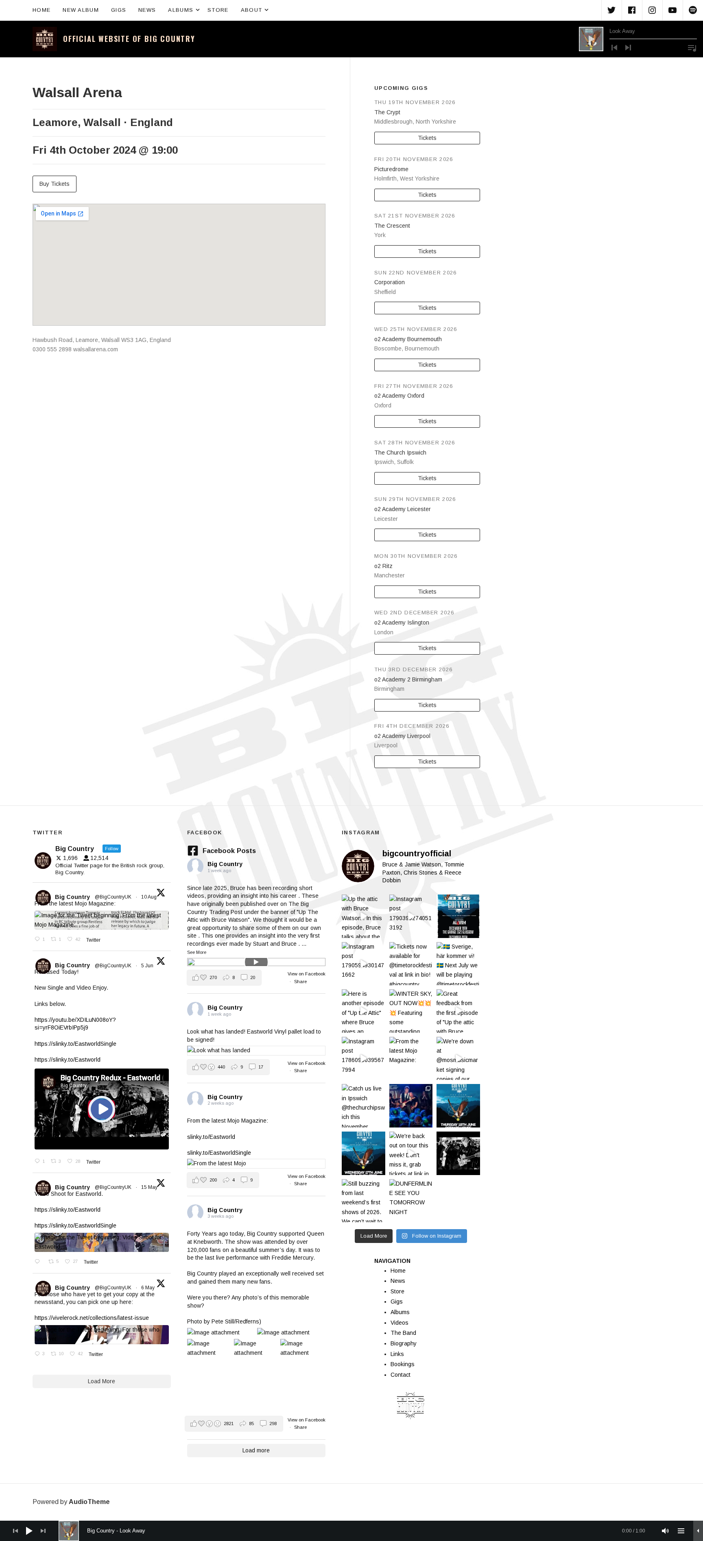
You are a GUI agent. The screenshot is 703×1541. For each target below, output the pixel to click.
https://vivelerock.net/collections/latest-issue (92, 1318)
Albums (184, 9)
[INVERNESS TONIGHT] (458, 1105)
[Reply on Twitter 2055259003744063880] (39, 1262)
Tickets (427, 138)
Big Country (72, 897)
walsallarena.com (95, 349)
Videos (399, 1322)
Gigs (118, 10)
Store (218, 10)
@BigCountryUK (113, 897)
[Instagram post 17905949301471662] (363, 964)
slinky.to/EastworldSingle (219, 1152)
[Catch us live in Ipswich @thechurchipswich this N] (363, 1105)
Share (300, 981)
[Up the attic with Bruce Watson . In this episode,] (363, 916)
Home (41, 10)
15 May (150, 1187)
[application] (638, 39)
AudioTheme (89, 1501)
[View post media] (256, 962)
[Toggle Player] (698, 1530)
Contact (400, 1374)
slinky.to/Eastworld (211, 1137)
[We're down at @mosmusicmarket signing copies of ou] (458, 1058)
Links (397, 1354)
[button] (224, 977)
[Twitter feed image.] (102, 920)
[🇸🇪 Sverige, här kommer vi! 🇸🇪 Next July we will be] (458, 964)
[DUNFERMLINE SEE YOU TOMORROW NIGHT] (411, 1201)
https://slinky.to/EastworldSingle (75, 1043)
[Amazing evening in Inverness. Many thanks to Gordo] (411, 1105)
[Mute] (665, 1530)
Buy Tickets (54, 184)
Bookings (403, 1364)
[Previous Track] (614, 47)
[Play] (591, 39)
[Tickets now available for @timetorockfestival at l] (411, 964)
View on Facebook (306, 973)
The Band (403, 1333)
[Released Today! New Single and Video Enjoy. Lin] (458, 1153)
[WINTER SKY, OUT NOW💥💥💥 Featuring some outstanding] (411, 1011)
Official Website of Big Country (129, 38)
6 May (148, 1288)
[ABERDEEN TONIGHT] (363, 1153)
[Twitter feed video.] (102, 1109)
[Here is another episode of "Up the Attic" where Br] (363, 1011)
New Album (81, 10)
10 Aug (149, 897)
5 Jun (148, 966)
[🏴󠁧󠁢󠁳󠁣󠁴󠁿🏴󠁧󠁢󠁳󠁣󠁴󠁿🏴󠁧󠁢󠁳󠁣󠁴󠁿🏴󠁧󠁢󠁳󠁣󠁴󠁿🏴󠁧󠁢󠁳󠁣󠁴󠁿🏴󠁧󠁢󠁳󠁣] (458, 916)
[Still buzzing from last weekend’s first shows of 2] (363, 1201)
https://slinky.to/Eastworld (67, 1059)
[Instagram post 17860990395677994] (363, 1058)
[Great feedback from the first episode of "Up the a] (458, 1011)
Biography (404, 1343)
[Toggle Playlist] (692, 48)
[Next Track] (628, 47)
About (256, 9)
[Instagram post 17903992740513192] (411, 916)
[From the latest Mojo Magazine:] (411, 1058)
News (147, 10)
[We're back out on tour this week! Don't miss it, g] (411, 1153)
